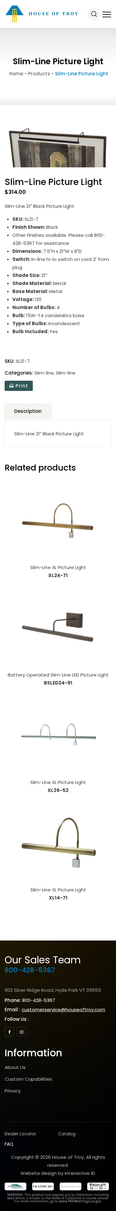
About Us (15, 1067)
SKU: (10, 361)
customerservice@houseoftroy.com (63, 1009)
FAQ (9, 1144)
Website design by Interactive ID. (58, 1173)
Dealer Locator (20, 1134)
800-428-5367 (30, 970)
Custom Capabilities (28, 1079)
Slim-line (44, 373)
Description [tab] (28, 411)
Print (21, 386)
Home (15, 73)
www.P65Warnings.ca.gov (80, 1201)
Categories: (19, 373)
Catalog (66, 1134)
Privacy (13, 1090)
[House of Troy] (42, 14)
